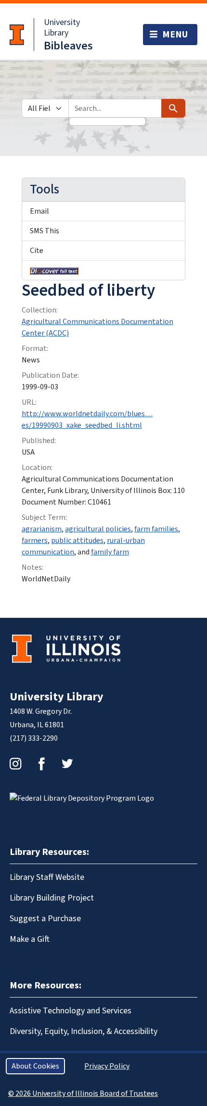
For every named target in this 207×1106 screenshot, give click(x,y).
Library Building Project (52, 898)
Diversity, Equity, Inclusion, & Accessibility (83, 1031)
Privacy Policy (106, 1066)
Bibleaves (68, 45)
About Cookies (35, 1066)
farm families (156, 529)
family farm (110, 552)
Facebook (41, 763)
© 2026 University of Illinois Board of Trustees (83, 1093)
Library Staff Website (47, 877)
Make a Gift (30, 939)
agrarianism (42, 529)
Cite (36, 250)
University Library (62, 27)
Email (39, 211)
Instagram (15, 763)
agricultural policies (98, 529)
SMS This (44, 231)
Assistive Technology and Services (70, 1011)
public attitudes (77, 540)
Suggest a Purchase (45, 919)
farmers (35, 540)
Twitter (67, 763)
